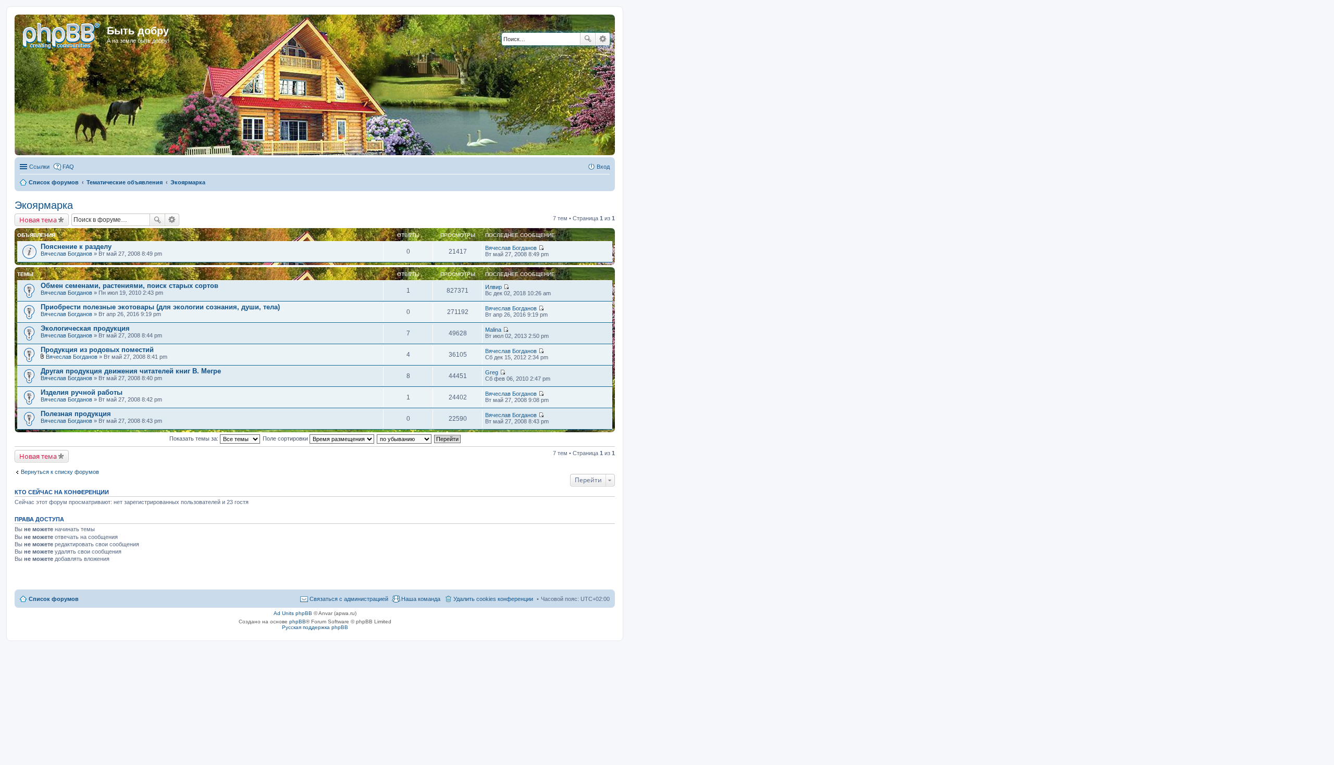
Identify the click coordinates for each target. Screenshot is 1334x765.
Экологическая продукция (85, 328)
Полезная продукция (76, 414)
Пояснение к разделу (76, 246)
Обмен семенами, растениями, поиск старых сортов (129, 286)
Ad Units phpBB (293, 613)
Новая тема (38, 219)
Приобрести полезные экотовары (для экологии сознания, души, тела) (160, 307)
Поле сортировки (286, 438)
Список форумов (54, 599)
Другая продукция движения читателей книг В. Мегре (131, 371)
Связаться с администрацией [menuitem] (349, 599)
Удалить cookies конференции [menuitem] (493, 599)
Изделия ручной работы (81, 392)
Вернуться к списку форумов (60, 472)
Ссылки (39, 167)
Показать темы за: (194, 438)
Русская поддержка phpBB (315, 627)
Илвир (493, 287)
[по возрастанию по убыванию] (405, 438)
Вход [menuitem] (603, 167)
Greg (491, 372)
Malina (493, 330)
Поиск (588, 39)
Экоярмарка (44, 205)
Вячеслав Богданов (66, 253)
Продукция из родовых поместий (97, 350)
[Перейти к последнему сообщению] (541, 248)
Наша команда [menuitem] (420, 599)
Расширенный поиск (603, 39)
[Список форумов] (62, 34)
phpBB (297, 621)
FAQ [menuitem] (68, 167)
